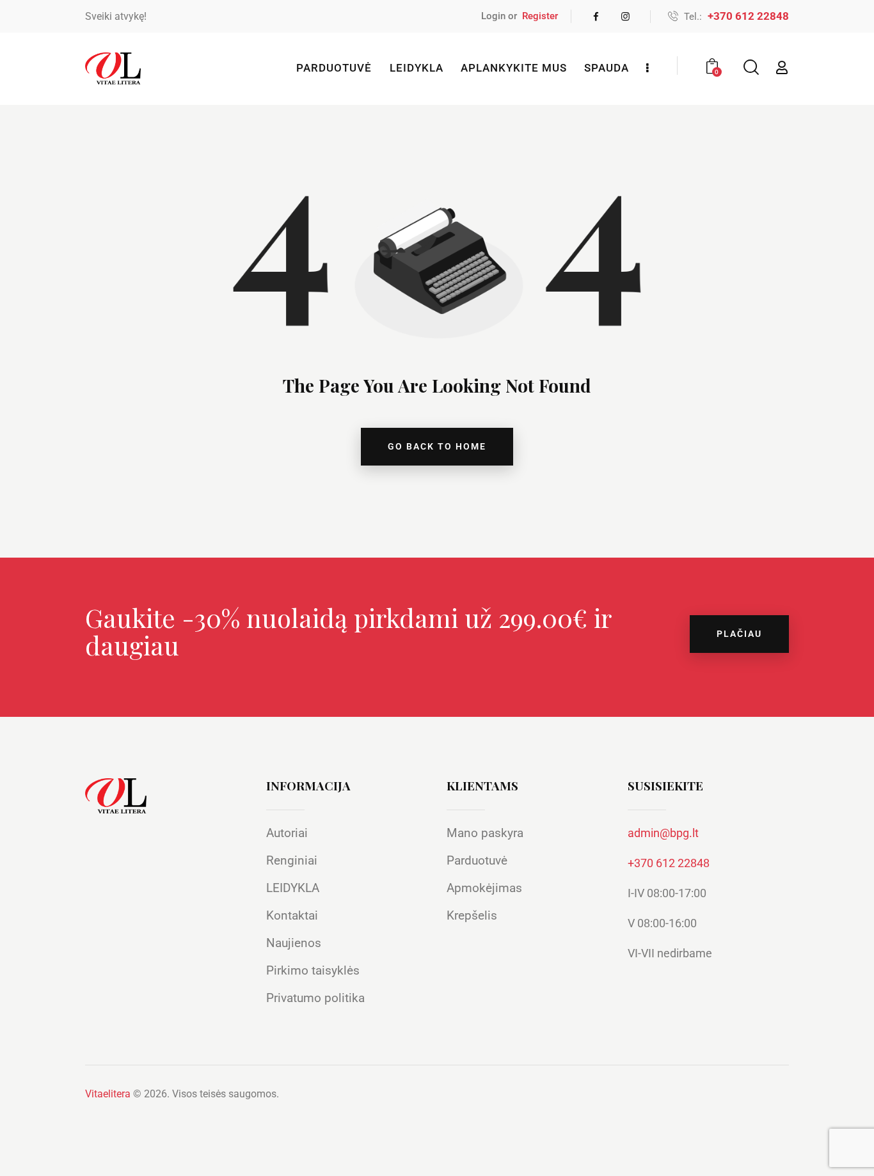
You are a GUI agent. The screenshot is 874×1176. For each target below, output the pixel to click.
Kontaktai (292, 915)
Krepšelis (472, 915)
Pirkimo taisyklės (313, 970)
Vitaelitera (108, 1094)
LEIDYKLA (292, 888)
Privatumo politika (315, 998)
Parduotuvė (477, 860)
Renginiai (291, 860)
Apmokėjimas (484, 888)
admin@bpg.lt (663, 833)
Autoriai (287, 833)
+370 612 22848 (669, 863)
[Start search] (750, 67)
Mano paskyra (485, 833)
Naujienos (293, 943)
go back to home (437, 446)
